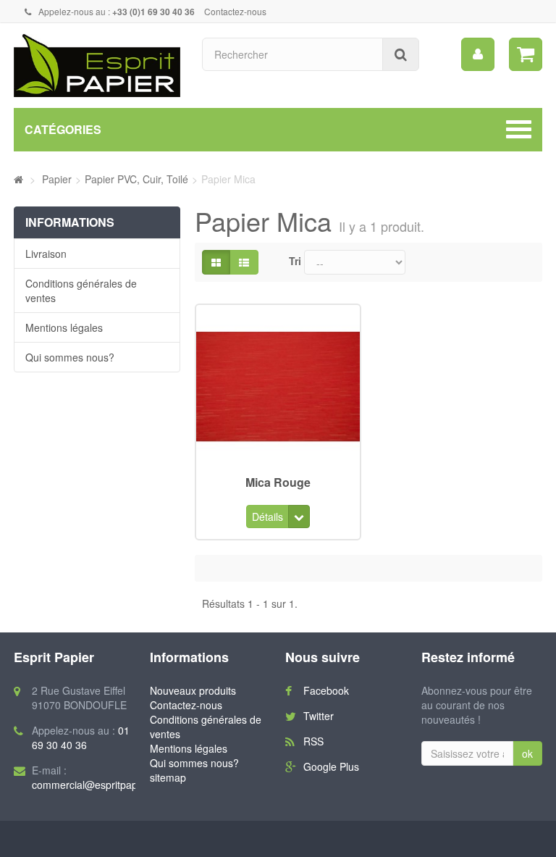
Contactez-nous (235, 11)
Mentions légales (64, 327)
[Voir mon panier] (525, 54)
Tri (295, 261)
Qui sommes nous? (69, 357)
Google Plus (331, 766)
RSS (313, 741)
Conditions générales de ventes (81, 290)
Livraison (46, 253)
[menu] (477, 54)
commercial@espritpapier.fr (95, 784)
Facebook (326, 690)
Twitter (318, 715)
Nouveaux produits (193, 690)
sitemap (168, 777)
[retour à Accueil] (18, 179)
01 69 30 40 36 (81, 737)
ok (527, 753)
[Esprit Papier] (97, 65)
